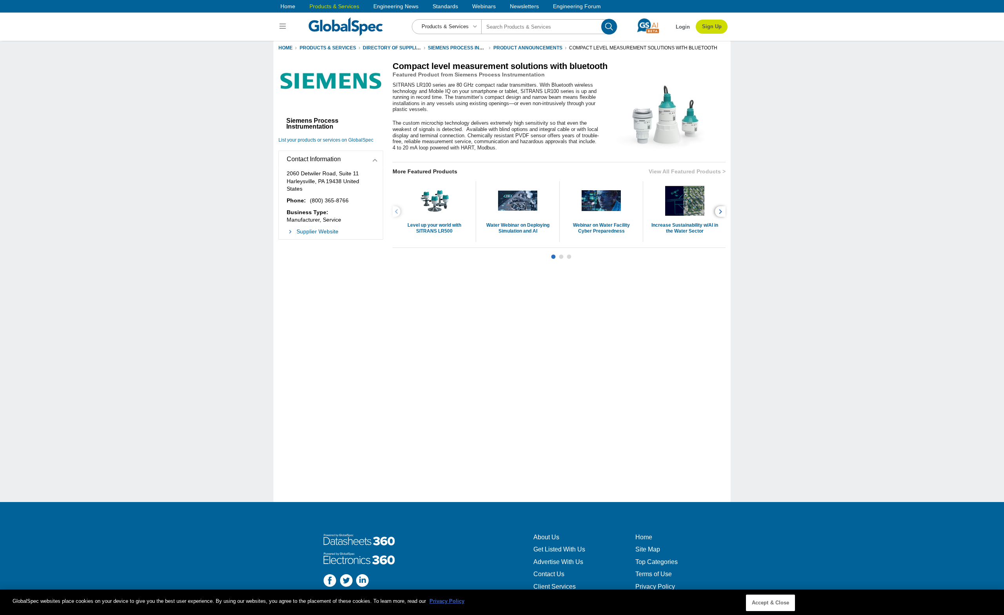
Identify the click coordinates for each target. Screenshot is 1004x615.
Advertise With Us (558, 562)
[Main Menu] (283, 27)
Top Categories (656, 562)
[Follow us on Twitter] (346, 581)
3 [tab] (569, 254)
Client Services (554, 586)
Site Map (647, 549)
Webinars (484, 6)
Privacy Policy (655, 586)
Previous (397, 212)
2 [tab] (561, 254)
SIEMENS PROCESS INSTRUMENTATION (473, 48)
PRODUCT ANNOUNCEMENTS (527, 48)
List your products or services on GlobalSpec (325, 140)
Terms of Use (653, 574)
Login (683, 27)
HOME (285, 48)
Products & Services (334, 6)
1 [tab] (553, 254)
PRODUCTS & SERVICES (328, 48)
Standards (445, 6)
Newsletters (524, 6)
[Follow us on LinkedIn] (362, 581)
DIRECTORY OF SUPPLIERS (394, 48)
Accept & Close (770, 603)
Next (721, 212)
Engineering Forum (577, 6)
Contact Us (548, 574)
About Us (546, 537)
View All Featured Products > (687, 171)
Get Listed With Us (559, 549)
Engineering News (395, 6)
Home (287, 6)
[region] (502, 602)
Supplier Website (317, 231)
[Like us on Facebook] (330, 581)
